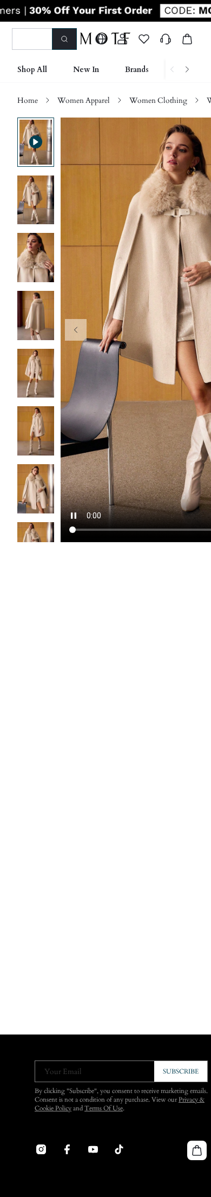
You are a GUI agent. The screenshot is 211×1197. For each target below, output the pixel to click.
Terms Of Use (103, 1108)
